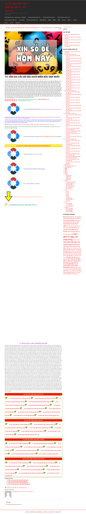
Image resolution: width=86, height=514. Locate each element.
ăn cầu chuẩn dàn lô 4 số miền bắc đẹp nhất (24, 415)
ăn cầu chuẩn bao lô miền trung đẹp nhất (36, 466)
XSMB (49, 20)
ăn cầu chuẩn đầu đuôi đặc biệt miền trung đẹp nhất (31, 473)
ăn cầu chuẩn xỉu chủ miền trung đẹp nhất (19, 462)
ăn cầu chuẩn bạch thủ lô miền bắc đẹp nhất (45, 398)
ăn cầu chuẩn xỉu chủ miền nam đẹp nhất (18, 443)
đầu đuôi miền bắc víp (10, 99)
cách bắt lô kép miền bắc (71, 226)
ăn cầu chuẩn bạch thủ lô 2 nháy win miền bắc (20, 398)
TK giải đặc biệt (69, 198)
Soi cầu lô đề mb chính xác (49, 17)
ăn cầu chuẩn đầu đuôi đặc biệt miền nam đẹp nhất (23, 453)
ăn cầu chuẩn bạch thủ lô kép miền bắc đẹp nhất (40, 401)
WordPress (39, 512)
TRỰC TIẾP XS (43, 20)
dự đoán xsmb (77, 254)
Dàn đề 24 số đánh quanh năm (72, 251)
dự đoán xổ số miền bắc (72, 254)
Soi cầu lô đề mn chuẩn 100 (63, 17)
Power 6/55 (68, 178)
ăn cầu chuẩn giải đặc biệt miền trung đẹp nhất (44, 462)
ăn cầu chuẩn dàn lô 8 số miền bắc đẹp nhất (19, 424)
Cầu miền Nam (69, 187)
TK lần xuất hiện (69, 199)
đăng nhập (12, 504)
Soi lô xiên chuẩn (77, 272)
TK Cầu (75, 20)
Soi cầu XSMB (71, 270)
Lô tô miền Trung (69, 206)
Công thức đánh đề (69, 246)
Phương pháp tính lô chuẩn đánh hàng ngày (70, 264)
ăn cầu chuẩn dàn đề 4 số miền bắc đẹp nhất (34, 408)
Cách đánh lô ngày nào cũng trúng (70, 236)
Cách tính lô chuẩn (70, 230)
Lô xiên (67, 192)
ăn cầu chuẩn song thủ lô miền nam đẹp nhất (26, 450)
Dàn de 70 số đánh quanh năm (75, 248)
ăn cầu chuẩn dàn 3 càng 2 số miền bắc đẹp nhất (32, 431)
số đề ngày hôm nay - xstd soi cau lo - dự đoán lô (18, 79)
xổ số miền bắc (66, 273)
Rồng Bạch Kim (68, 267)
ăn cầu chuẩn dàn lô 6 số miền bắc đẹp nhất (48, 415)
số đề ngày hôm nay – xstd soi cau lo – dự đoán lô (17, 6)
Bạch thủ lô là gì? (67, 217)
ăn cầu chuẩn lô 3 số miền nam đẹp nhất (48, 453)
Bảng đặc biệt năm (72, 218)
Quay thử (18, 22)
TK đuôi (67, 196)
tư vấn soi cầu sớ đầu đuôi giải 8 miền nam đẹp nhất (73, 128)
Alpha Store (50, 512)
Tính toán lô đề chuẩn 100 (32, 20)
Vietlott (69, 20)
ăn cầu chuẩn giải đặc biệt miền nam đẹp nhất (43, 443)
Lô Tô (11, 22)
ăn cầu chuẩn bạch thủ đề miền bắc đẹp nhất (39, 405)
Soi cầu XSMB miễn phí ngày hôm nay (72, 271)
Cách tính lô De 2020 (72, 231)
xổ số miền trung (73, 273)
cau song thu (71, 220)
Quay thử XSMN (69, 211)
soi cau (75, 267)
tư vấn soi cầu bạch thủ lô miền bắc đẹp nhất (17, 480)
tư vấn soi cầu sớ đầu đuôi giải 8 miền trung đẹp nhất (73, 154)
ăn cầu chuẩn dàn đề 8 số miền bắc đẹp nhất (28, 412)
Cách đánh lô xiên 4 (76, 239)
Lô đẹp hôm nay (70, 261)
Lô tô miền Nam (69, 204)
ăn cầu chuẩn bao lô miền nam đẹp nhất (33, 447)
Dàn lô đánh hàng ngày (74, 251)
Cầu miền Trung (69, 188)
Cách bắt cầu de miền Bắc (72, 222)
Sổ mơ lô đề (21, 20)
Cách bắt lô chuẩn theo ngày (70, 225)
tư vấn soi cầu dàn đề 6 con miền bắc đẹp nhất (17, 487)
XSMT (59, 20)
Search (65, 29)
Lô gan (67, 191)
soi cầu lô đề (71, 269)
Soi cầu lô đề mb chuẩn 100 (34, 17)
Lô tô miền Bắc (69, 203)
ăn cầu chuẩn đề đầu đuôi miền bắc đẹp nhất (28, 434)
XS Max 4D (68, 176)
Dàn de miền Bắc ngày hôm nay (70, 249)
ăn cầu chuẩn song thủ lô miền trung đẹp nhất (31, 469)
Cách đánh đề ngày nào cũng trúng (71, 243)
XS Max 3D (68, 179)
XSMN (54, 20)
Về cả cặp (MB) (69, 184)
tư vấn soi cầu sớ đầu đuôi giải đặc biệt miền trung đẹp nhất (73, 157)
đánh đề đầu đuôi (42, 99)
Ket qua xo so (71, 257)
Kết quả (63, 20)
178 (27, 79)
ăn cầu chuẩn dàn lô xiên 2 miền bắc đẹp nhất (44, 424)
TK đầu (67, 195)
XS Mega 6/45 (69, 175)
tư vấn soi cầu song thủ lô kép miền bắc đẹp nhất (18, 484)
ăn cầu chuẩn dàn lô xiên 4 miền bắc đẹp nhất (40, 427)
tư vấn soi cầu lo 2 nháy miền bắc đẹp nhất (17, 481)
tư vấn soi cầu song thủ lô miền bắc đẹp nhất (17, 482)
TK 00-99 (68, 200)
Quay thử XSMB (69, 209)
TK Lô (6, 22)
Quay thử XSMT (69, 210)
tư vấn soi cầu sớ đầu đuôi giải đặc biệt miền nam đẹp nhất (73, 131)
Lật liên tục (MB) (69, 183)
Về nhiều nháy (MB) (70, 186)
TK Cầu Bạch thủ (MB (70, 182)
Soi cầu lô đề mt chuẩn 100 (11, 20)
